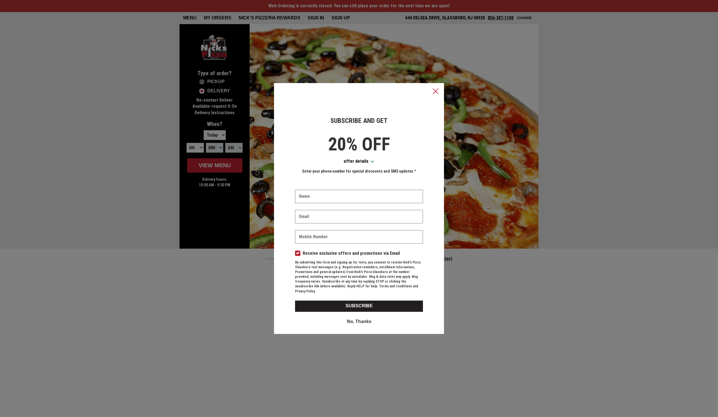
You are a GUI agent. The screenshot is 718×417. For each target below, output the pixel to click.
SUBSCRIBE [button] (359, 305)
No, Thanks (359, 321)
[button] (435, 91)
